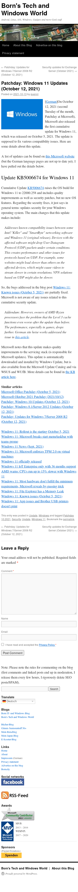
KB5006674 (35, 187)
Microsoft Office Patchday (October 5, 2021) (30, 391)
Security (16, 519)
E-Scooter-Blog (8, 739)
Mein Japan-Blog (9, 735)
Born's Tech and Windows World (25, 9)
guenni (34, 94)
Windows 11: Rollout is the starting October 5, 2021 (35, 431)
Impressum (6, 758)
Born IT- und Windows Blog (15, 713)
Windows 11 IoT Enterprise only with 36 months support (38, 466)
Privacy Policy (47, 644)
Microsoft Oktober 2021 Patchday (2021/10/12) (32, 396)
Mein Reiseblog (9, 731)
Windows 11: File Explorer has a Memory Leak (32, 491)
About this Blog (22, 45)
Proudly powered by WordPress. (21, 873)
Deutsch (11, 701)
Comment (7, 571)
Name (4, 618)
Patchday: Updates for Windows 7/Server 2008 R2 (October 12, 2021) (16, 70)
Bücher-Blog (7, 724)
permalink (68, 519)
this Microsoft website (60, 156)
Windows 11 (39, 519)
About (4, 754)
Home (5, 45)
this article (22, 337)
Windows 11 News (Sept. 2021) (22, 446)
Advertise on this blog (49, 45)
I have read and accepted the (30, 645)
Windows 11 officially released (21, 461)
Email (4, 631)
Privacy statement (13, 53)
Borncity (5, 769)
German (51, 101)
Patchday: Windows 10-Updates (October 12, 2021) (35, 401)
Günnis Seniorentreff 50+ (13, 728)
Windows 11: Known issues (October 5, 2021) (31, 496)
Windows (44, 515)
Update (33, 515)
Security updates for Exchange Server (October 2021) (59, 69)
